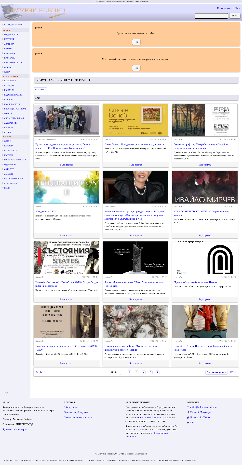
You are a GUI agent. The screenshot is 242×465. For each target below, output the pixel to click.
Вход (237, 8)
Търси (235, 15)
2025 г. (39, 372)
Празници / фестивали (15, 109)
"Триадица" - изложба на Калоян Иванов (195, 282)
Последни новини (13, 24)
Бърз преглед (66, 165)
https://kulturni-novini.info (150, 417)
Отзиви (8, 67)
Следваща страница (216, 372)
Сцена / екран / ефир (14, 118)
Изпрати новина (224, 8)
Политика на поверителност (78, 417)
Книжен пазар (132, 1)
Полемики (9, 39)
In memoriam (10, 183)
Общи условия (71, 407)
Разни (7, 188)
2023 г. (233, 372)
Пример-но (9, 58)
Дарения (8, 174)
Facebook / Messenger (200, 412)
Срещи (7, 132)
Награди (8, 155)
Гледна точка (11, 35)
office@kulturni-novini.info (203, 407)
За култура (143, 1)
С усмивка (9, 53)
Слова (7, 72)
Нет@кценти (10, 150)
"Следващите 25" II (45, 211)
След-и (7, 141)
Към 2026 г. (40, 89)
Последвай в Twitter (200, 417)
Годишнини (10, 165)
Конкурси (9, 90)
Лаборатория (10, 123)
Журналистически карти (14, 429)
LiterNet (97, 1)
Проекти (8, 128)
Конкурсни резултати (15, 160)
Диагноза (9, 44)
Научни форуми (12, 104)
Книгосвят (121, 1)
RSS (192, 422)
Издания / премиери (14, 95)
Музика (8, 114)
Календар (9, 85)
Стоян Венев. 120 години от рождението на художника (134, 144)
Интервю (8, 48)
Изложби (8, 99)
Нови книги (10, 81)
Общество (9, 169)
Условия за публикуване (76, 412)
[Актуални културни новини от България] (34, 12)
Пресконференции (13, 178)
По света (8, 146)
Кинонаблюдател (13, 63)
